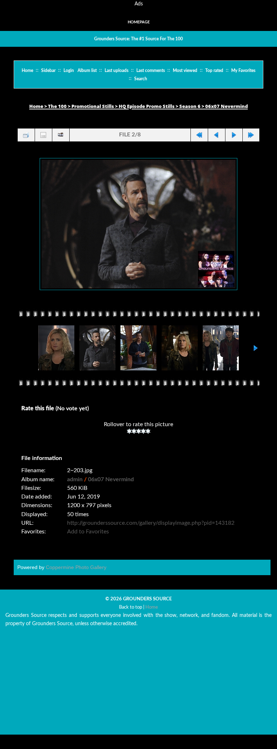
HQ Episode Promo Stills (147, 106)
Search (140, 79)
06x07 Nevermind (226, 106)
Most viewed (185, 70)
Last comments (150, 70)
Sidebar (48, 70)
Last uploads (116, 70)
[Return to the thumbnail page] (26, 135)
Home (27, 70)
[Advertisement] (138, 684)
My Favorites (243, 70)
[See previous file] (216, 135)
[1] (129, 431)
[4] (143, 431)
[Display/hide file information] (43, 135)
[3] (138, 431)
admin (75, 479)
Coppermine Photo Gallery (76, 567)
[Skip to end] (251, 135)
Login (68, 70)
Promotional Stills (92, 106)
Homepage (139, 22)
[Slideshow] (60, 135)
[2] (134, 431)
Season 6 (190, 106)
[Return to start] (199, 135)
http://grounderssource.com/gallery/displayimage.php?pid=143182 (150, 523)
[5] (148, 431)
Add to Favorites (88, 531)
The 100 (57, 106)
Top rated (214, 70)
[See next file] (233, 135)
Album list (87, 70)
